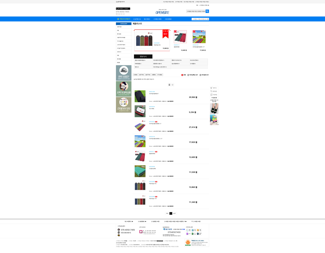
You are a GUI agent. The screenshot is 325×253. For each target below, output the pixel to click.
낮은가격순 (141, 74)
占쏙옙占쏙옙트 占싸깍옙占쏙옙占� (158, 19)
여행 (118, 55)
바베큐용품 (138, 63)
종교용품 (119, 59)
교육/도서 (119, 51)
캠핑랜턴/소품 (157, 63)
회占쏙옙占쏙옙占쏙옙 (189, 1)
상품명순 (154, 74)
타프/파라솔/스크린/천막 (160, 67)
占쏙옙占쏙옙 (213, 100)
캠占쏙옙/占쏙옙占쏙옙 (147, 19)
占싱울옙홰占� (142, 221)
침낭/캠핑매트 (176, 63)
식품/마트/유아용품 (121, 37)
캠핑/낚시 (164, 101)
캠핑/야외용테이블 (140, 60)
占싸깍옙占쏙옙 (178, 1)
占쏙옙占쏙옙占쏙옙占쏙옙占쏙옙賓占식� (175, 221)
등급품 (118, 62)
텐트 (137, 67)
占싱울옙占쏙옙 (155, 221)
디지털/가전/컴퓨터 (121, 48)
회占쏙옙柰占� (129, 221)
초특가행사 (119, 27)
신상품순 (135, 74)
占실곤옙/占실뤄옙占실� (137, 19)
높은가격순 (148, 74)
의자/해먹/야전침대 (158, 60)
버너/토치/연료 (194, 60)
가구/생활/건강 (120, 41)
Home (150, 101)
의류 (118, 30)
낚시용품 (193, 63)
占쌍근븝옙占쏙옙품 (168, 19)
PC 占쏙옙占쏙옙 (196, 221)
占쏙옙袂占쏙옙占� (204, 5)
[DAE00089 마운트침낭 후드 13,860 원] (161, 51)
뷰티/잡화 (119, 34)
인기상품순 (160, 74)
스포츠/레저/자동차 (121, 44)
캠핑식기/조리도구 (177, 60)
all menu (123, 19)
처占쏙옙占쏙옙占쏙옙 (168, 1)
